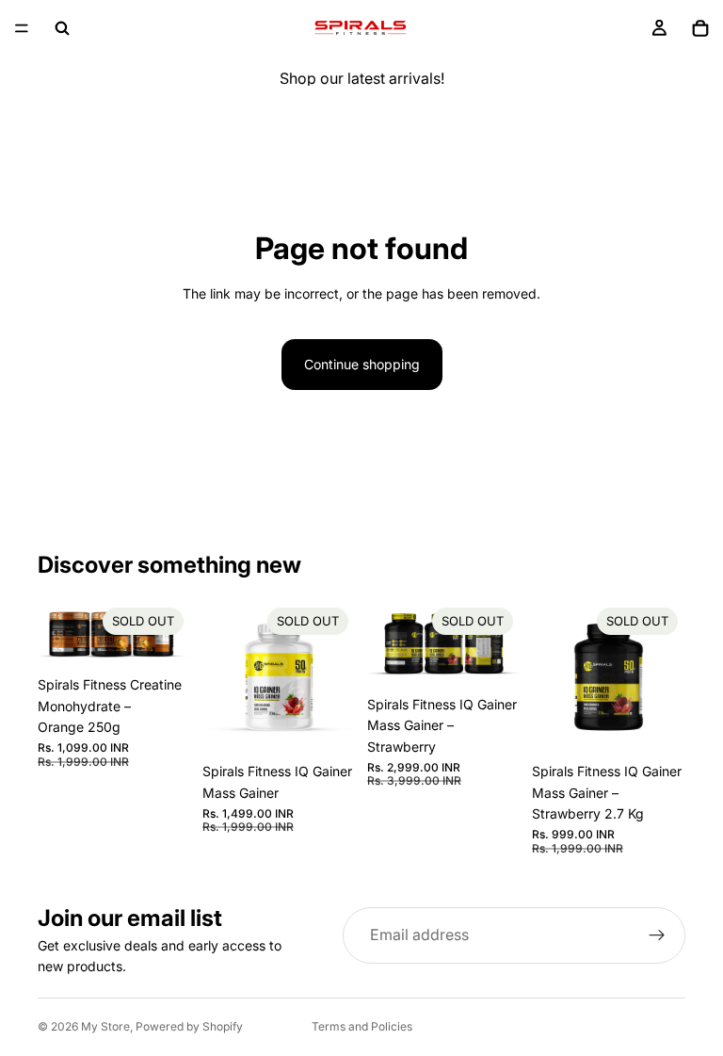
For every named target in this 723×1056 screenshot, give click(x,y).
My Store (105, 1026)
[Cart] (700, 28)
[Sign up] (657, 935)
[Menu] (21, 28)
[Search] (62, 28)
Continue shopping (362, 364)
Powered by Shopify (189, 1026)
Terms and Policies (362, 1026)
